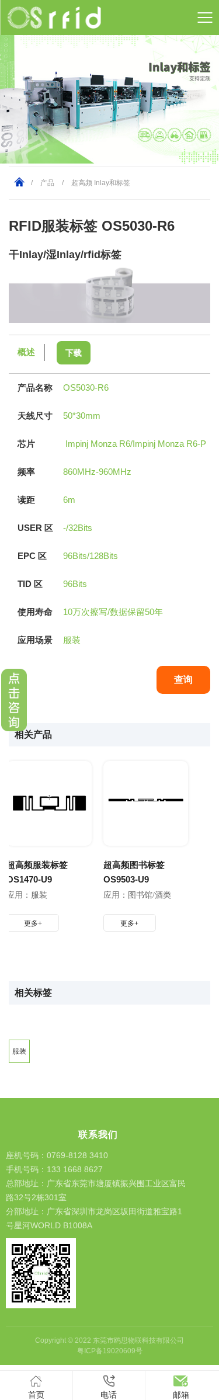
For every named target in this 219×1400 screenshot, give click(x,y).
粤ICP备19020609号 (109, 1351)
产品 (47, 183)
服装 (19, 1051)
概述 (26, 352)
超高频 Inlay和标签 (100, 183)
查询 (183, 680)
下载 (73, 352)
